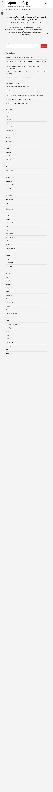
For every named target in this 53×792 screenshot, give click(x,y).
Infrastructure (9, 295)
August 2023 (9, 203)
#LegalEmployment (40, 29)
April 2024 (8, 188)
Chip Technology (10, 233)
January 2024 (9, 199)
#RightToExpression (40, 31)
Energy (7, 259)
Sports (7, 338)
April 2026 (8, 119)
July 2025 (8, 152)
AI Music (8, 219)
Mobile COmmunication (11, 313)
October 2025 (9, 141)
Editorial (8, 255)
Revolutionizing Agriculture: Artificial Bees (21, 99)
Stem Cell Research (10, 342)
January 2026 (9, 130)
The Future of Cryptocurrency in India (20, 86)
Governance (9, 284)
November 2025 (10, 137)
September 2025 (10, 145)
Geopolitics (8, 280)
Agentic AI (8, 212)
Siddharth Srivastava (19, 22)
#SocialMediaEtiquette (25, 32)
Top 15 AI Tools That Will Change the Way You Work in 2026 (20, 77)
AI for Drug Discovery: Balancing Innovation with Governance (29, 95)
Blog (26, 14)
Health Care (9, 288)
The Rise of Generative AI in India (20, 103)
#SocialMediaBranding (14, 32)
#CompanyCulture (17, 27)
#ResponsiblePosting (29, 31)
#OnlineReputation (9, 31)
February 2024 (9, 195)
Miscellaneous (9, 309)
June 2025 (8, 155)
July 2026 (8, 116)
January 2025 (9, 174)
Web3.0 (8, 353)
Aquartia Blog (17, 2)
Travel (7, 349)
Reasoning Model (10, 328)
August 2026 (9, 112)
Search (7, 43)
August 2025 (9, 148)
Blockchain (8, 226)
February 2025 (9, 170)
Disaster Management (11, 248)
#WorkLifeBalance (25, 34)
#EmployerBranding (10, 29)
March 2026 (9, 123)
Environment (9, 266)
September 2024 (10, 184)
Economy (8, 251)
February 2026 (9, 126)
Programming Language (12, 324)
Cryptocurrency (10, 237)
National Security (10, 317)
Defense (8, 241)
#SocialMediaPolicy (36, 32)
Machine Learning (10, 302)
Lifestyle (8, 299)
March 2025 (9, 166)
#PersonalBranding (19, 31)
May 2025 (8, 159)
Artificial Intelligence (11, 222)
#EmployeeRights (36, 27)
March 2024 (9, 192)
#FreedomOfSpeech (20, 29)
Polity (7, 320)
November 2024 (10, 181)
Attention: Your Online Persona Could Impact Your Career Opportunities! (26, 18)
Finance (8, 277)
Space (7, 335)
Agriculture (8, 215)
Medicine (8, 306)
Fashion (8, 270)
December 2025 (10, 134)
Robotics (8, 331)
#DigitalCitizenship (27, 27)
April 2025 (8, 163)
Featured (8, 273)
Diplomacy (8, 244)
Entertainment (9, 262)
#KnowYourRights (30, 29)
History (7, 291)
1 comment (39, 22)
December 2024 (10, 177)
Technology (9, 346)
